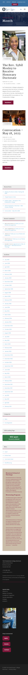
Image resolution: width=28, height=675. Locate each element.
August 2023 (8, 333)
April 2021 (7, 402)
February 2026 (8, 274)
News (18, 83)
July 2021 (7, 395)
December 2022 (9, 355)
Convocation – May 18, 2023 (13, 132)
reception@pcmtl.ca (7, 572)
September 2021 (9, 391)
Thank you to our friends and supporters (14, 224)
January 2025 (8, 303)
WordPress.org (8, 463)
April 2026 (7, 267)
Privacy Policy (12, 669)
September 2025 (9, 289)
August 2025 (8, 292)
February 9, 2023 (7, 137)
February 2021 (8, 406)
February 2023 (8, 347)
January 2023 (8, 351)
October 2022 (8, 362)
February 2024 (8, 318)
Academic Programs (8, 595)
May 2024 (7, 311)
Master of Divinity (7, 593)
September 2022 (9, 366)
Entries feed (8, 455)
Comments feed (9, 459)
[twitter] (6, 671)
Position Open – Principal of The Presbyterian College (13, 201)
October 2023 (8, 329)
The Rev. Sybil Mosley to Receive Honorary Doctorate (13, 71)
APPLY (4, 2)
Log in (6, 452)
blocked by (14, 438)
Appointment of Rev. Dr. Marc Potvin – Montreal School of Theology (15, 245)
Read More (8, 102)
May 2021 (7, 399)
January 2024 (8, 322)
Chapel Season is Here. (10, 197)
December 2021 (8, 384)
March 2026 (8, 270)
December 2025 (9, 281)
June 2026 (7, 263)
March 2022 (7, 377)
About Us (5, 591)
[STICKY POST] (14, 45)
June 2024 (7, 307)
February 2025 (8, 300)
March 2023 (7, 344)
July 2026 (7, 259)
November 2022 (9, 358)
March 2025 (7, 296)
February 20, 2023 (8, 81)
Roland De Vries (10, 83)
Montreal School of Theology (14, 575)
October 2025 (8, 285)
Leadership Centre (21, 2)
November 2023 (9, 325)
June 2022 (7, 369)
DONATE (15, 4)
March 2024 (8, 314)
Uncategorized (12, 141)
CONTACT (8, 2)
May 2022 (7, 373)
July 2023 (7, 336)
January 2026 (8, 278)
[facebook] (4, 671)
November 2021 (8, 388)
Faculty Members (7, 597)
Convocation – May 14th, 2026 (12, 211)
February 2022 (8, 380)
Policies (5, 599)
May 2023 (7, 340)
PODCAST (14, 2)
